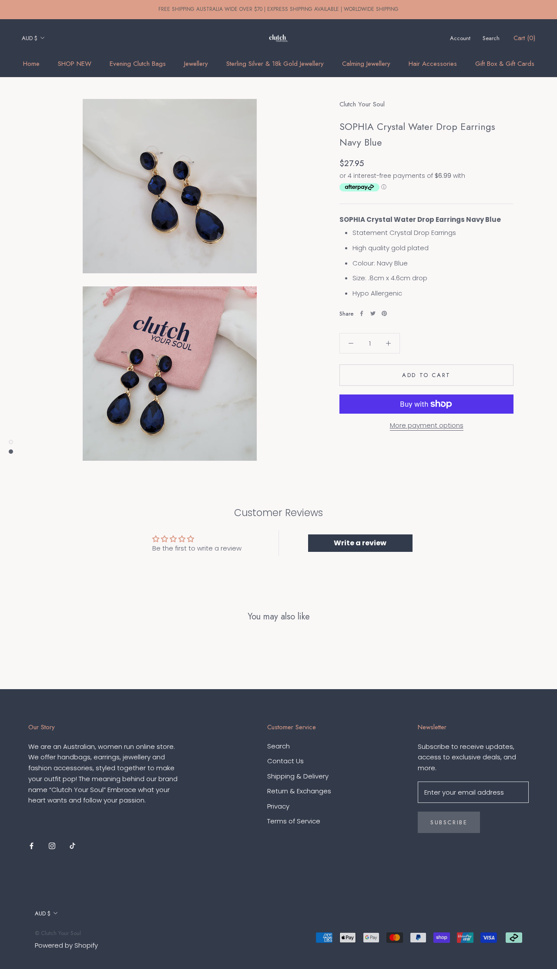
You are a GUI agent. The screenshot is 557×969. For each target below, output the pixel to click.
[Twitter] (373, 313)
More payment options (426, 425)
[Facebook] (361, 313)
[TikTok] (72, 845)
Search (491, 38)
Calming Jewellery (366, 63)
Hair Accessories (433, 63)
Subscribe (448, 822)
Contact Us (285, 760)
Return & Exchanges (299, 791)
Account (460, 38)
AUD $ (29, 38)
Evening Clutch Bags (138, 63)
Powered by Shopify (66, 945)
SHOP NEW (74, 63)
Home (31, 63)
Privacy (278, 806)
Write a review (360, 543)
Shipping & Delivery (298, 776)
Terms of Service (293, 821)
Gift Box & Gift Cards (504, 63)
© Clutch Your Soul (58, 933)
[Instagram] (52, 845)
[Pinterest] (384, 313)
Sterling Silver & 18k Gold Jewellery (275, 63)
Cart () (524, 38)
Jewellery (196, 63)
